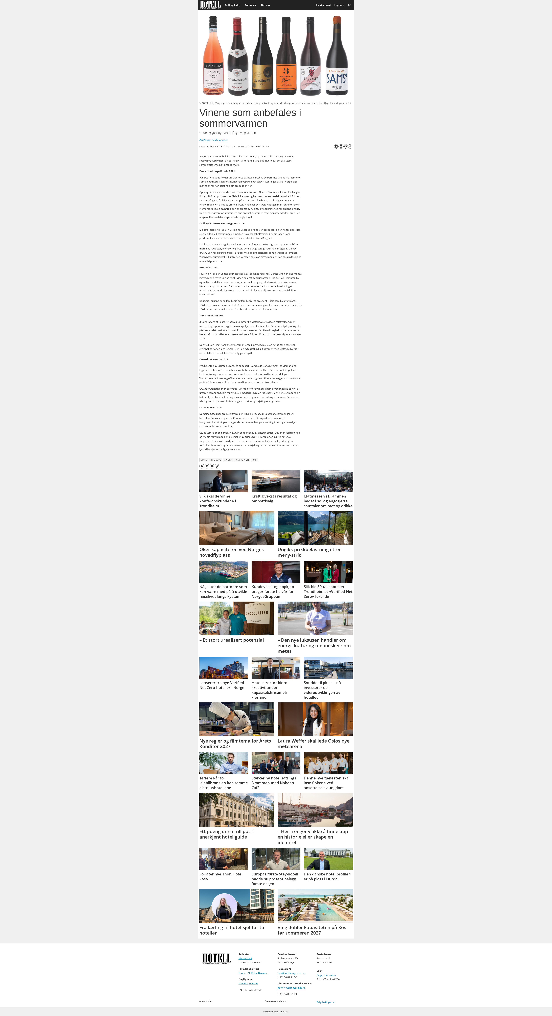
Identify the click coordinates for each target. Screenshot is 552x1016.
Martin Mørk (245, 958)
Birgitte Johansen (326, 975)
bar (254, 459)
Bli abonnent (323, 5)
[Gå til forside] (210, 5)
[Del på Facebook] (336, 146)
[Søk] (349, 5)
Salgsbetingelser (326, 1002)
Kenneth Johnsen (248, 983)
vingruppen (242, 459)
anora (228, 459)
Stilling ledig (232, 5)
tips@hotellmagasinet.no (291, 973)
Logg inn (339, 5)
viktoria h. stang (211, 459)
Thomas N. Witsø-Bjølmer (252, 973)
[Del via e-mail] (345, 146)
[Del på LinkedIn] (341, 146)
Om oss (265, 5)
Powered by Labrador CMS (276, 1011)
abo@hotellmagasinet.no (291, 987)
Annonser (250, 5)
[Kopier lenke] (350, 146)
